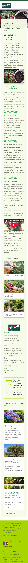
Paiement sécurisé (7, 546)
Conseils (6, 30)
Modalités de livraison (8, 549)
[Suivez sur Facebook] (4, 543)
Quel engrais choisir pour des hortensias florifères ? (13, 426)
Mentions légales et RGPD (9, 552)
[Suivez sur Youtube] (7, 543)
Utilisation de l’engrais (8, 538)
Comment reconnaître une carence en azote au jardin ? (12, 493)
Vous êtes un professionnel (10, 535)
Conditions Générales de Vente (11, 554)
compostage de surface (13, 99)
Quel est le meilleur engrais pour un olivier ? (12, 460)
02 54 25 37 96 (9, 559)
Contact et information (9, 532)
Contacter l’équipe (8, 370)
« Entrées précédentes (9, 513)
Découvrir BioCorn (8, 365)
